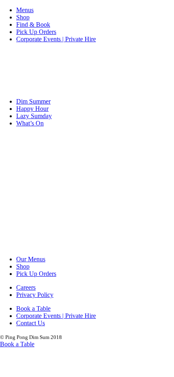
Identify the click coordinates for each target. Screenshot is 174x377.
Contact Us (30, 323)
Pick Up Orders (36, 31)
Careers (26, 287)
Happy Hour (32, 108)
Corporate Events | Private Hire (56, 39)
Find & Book (33, 24)
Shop (23, 17)
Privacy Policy (34, 294)
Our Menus (30, 259)
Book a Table (33, 308)
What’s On (30, 123)
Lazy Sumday (34, 115)
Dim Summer (33, 101)
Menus (25, 9)
